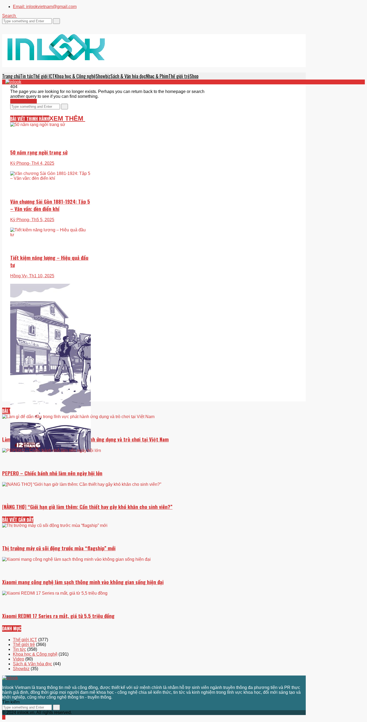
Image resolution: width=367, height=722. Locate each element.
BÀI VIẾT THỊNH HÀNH (29, 119)
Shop (194, 76)
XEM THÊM (67, 118)
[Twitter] (3, 26)
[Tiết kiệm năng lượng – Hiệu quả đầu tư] (50, 253)
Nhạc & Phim (157, 76)
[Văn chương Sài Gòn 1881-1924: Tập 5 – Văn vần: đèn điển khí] (50, 201)
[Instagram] (13, 26)
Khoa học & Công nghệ (75, 76)
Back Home (25, 101)
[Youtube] (16, 26)
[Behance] (16, 682)
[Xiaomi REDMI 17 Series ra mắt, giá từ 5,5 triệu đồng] (154, 630)
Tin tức (26, 76)
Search (9, 15)
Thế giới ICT (44, 76)
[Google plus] (10, 26)
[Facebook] (7, 26)
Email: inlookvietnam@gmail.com (45, 6)
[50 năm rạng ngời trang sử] (50, 143)
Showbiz (103, 76)
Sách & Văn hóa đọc (128, 76)
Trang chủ (11, 76)
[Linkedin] (19, 26)
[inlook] (56, 54)
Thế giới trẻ (179, 76)
